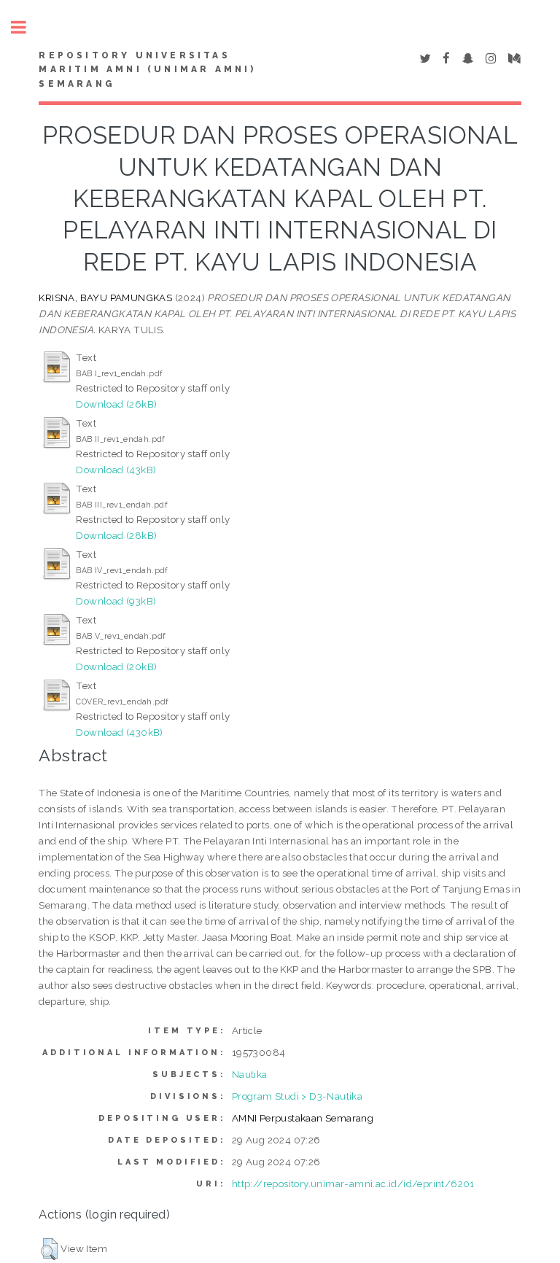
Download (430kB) (119, 732)
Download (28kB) (116, 535)
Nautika (250, 1074)
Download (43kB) (116, 469)
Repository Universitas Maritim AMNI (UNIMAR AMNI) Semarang (147, 70)
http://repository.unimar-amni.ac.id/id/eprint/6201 (353, 1183)
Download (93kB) (116, 601)
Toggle (26, 27)
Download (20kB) (116, 666)
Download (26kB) (116, 404)
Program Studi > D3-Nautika (297, 1096)
